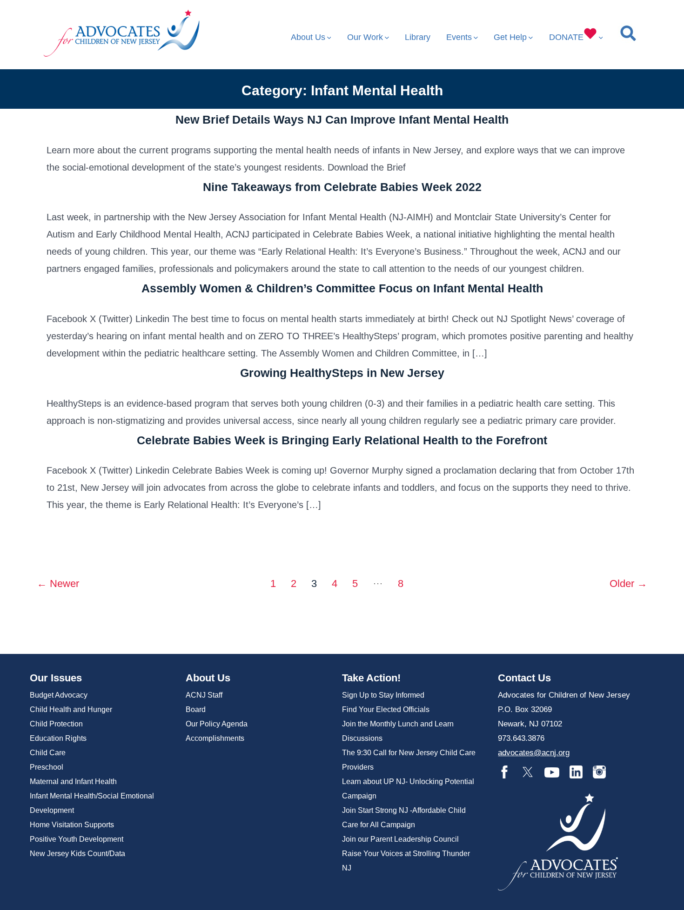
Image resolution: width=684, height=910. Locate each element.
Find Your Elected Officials (385, 709)
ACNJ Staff (204, 695)
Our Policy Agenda (217, 724)
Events (459, 37)
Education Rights (58, 738)
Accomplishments (215, 738)
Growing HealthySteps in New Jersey (342, 372)
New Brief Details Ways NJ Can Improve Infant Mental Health (342, 119)
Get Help (510, 37)
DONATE (566, 37)
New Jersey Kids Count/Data (77, 853)
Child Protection (56, 724)
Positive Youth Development (76, 839)
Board (196, 709)
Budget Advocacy (58, 695)
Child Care (48, 753)
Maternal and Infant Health (73, 781)
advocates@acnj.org (534, 752)
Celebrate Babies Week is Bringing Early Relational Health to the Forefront (342, 440)
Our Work (365, 37)
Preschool (46, 767)
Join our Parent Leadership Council (400, 839)
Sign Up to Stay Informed (383, 695)
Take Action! (371, 678)
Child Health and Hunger (71, 709)
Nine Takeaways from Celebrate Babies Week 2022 (342, 186)
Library (417, 37)
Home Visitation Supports (72, 825)
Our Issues (56, 678)
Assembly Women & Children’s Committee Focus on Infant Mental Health (342, 288)
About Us (308, 37)
